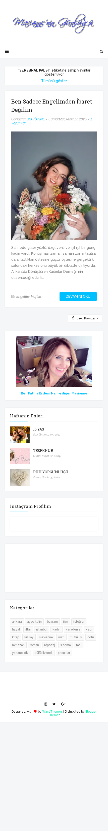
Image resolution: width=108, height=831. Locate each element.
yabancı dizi (20, 653)
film (65, 621)
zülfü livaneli (43, 653)
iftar (28, 629)
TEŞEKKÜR (43, 450)
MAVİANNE (36, 119)
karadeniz (73, 629)
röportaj (49, 645)
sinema (65, 645)
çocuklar (64, 653)
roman (34, 645)
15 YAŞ (38, 429)
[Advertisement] (54, 776)
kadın (56, 629)
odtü (90, 637)
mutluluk (76, 637)
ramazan (18, 645)
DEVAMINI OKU (78, 296)
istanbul (41, 629)
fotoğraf (78, 621)
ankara (17, 621)
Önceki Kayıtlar (84, 318)
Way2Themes (52, 711)
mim (61, 637)
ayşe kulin (34, 621)
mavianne (46, 637)
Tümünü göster (54, 81)
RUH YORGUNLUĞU (51, 472)
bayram (52, 621)
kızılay (29, 637)
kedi (89, 629)
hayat (16, 629)
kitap (15, 637)
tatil (78, 645)
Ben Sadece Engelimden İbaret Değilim (51, 105)
